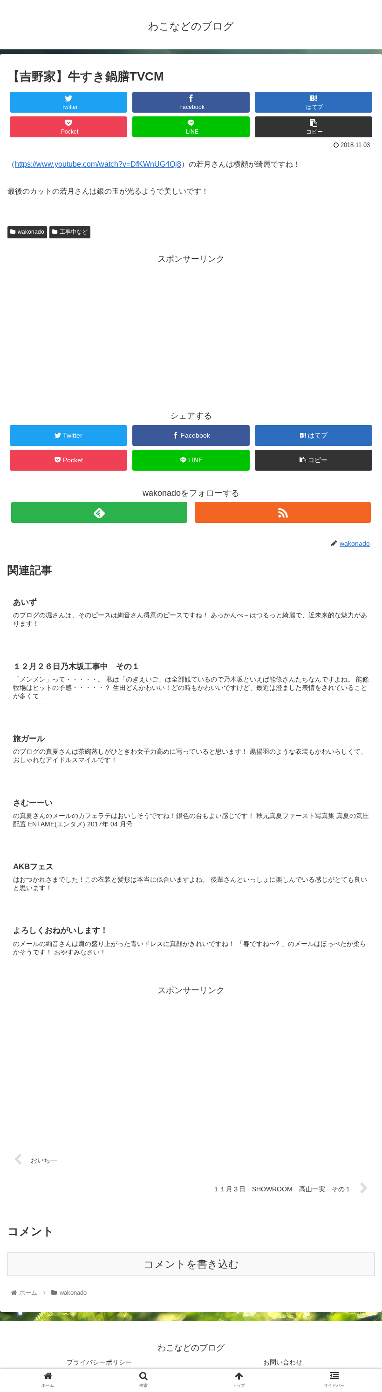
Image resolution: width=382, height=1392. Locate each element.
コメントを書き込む (191, 1264)
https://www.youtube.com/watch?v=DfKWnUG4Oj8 (98, 164)
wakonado (31, 232)
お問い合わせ (282, 1362)
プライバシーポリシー (99, 1362)
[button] (353, 990)
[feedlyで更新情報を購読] (99, 512)
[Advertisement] (191, 331)
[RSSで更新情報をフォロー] (283, 512)
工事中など (74, 232)
